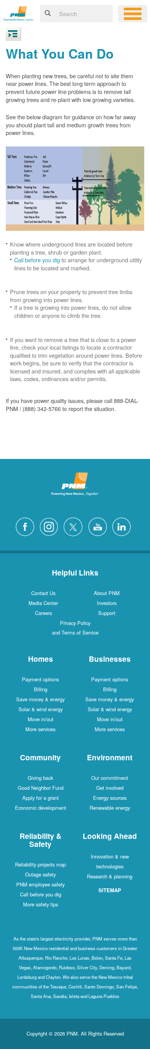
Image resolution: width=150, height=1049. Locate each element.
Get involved (109, 787)
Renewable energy (110, 807)
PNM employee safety (40, 884)
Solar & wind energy (40, 709)
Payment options (40, 679)
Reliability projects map (40, 864)
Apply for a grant (40, 797)
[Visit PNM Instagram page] (51, 526)
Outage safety (40, 874)
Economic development (40, 807)
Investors (107, 603)
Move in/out (40, 719)
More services (40, 729)
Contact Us (43, 593)
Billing (40, 689)
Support (106, 613)
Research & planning (109, 876)
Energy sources (110, 797)
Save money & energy (40, 699)
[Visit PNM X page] (75, 526)
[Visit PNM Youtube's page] (99, 526)
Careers (43, 613)
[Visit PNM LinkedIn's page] (123, 526)
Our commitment (109, 777)
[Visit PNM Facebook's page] (27, 526)
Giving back (40, 777)
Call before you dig (37, 260)
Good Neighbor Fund (40, 787)
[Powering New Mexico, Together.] (19, 12)
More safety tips (40, 904)
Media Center (43, 603)
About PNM (107, 593)
